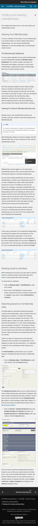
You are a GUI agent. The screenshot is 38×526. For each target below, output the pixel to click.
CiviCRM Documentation (9, 499)
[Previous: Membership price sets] (5, 491)
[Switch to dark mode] (31, 6)
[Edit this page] (35, 15)
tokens (3, 277)
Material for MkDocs (22, 514)
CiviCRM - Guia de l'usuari (27, 499)
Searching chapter (9, 405)
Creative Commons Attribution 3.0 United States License (21, 522)
